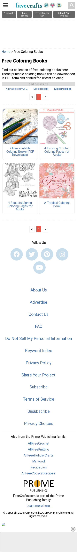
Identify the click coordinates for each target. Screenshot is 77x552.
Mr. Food (38, 461)
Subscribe (39, 387)
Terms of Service (38, 399)
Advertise (38, 302)
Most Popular (62, 88)
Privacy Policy (38, 362)
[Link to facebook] (16, 254)
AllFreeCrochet (38, 443)
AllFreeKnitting (38, 449)
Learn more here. (38, 506)
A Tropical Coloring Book (57, 204)
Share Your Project (38, 375)
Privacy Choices (38, 423)
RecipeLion (38, 467)
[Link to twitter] (32, 254)
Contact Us (38, 314)
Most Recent (40, 88)
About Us (38, 290)
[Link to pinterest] (47, 254)
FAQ (38, 326)
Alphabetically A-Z (17, 88)
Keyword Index (38, 350)
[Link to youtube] (39, 267)
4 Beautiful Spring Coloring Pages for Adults (20, 206)
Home (6, 52)
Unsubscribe (39, 411)
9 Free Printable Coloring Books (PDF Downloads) (20, 152)
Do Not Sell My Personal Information (38, 338)
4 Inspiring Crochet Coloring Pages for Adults (56, 152)
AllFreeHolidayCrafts (39, 455)
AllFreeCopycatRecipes (38, 473)
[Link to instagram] (62, 254)
